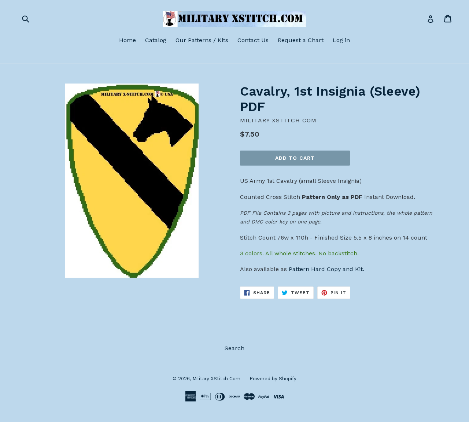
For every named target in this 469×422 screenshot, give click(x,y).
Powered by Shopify (273, 378)
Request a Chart (301, 40)
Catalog (155, 40)
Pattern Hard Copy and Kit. (326, 269)
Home (127, 40)
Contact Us (253, 40)
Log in (341, 40)
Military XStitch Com (216, 378)
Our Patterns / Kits (202, 40)
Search (234, 348)
